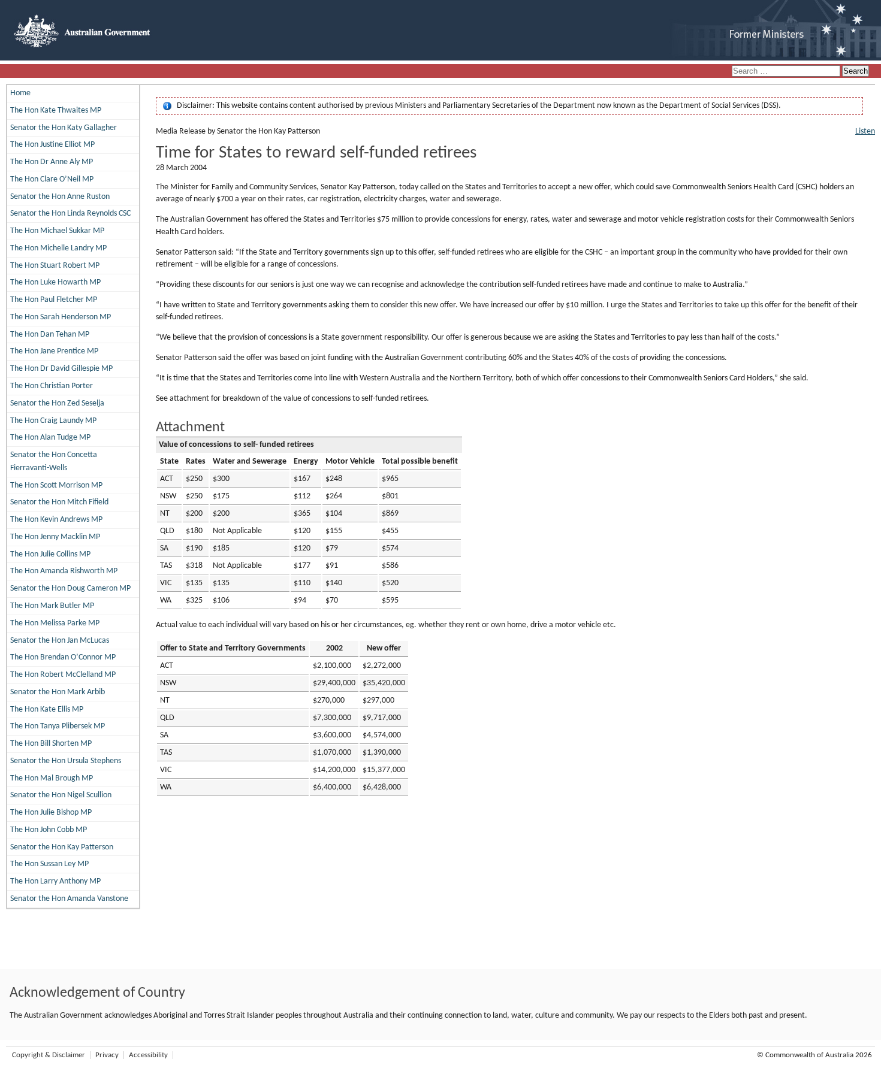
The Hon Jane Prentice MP (54, 351)
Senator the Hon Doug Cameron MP (70, 588)
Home (20, 93)
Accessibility (148, 1055)
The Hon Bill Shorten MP (51, 744)
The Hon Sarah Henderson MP (60, 317)
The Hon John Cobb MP (48, 830)
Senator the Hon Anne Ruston (60, 197)
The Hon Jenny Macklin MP (55, 537)
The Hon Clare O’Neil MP (51, 179)
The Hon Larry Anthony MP (55, 881)
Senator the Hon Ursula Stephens (65, 761)
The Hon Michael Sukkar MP (57, 231)
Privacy (107, 1055)
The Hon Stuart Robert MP (54, 266)
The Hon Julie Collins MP (50, 554)
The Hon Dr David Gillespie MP (61, 369)
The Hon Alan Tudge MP (50, 437)
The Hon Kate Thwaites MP (55, 110)
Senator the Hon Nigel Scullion (60, 795)
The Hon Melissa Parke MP (54, 623)
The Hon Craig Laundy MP (53, 421)
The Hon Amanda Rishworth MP (63, 571)
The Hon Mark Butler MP (52, 606)
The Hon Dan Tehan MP (49, 334)
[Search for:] (787, 71)
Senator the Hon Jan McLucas (59, 641)
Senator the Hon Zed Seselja (57, 403)
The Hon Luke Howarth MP (55, 282)
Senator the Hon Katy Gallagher (63, 128)
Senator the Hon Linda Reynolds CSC (70, 213)
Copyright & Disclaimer (48, 1055)
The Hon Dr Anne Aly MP (51, 162)
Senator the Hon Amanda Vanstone (69, 899)
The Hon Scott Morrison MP (56, 485)
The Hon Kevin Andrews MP (56, 520)
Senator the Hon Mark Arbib (57, 692)
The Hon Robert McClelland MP (63, 675)
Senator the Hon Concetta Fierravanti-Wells (53, 461)
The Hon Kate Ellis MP (46, 709)
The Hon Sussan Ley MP (49, 864)
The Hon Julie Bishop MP (51, 812)
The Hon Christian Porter (51, 386)
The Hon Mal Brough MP (51, 778)
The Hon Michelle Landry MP (58, 248)
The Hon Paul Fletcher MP (53, 300)
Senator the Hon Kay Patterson (61, 847)
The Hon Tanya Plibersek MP (57, 726)
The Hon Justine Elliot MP (52, 145)
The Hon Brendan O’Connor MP (63, 657)
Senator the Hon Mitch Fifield (59, 502)
